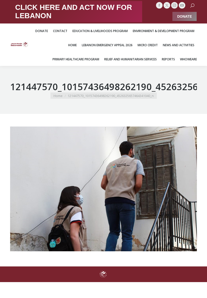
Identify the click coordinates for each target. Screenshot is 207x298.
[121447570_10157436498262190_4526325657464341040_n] (103, 189)
